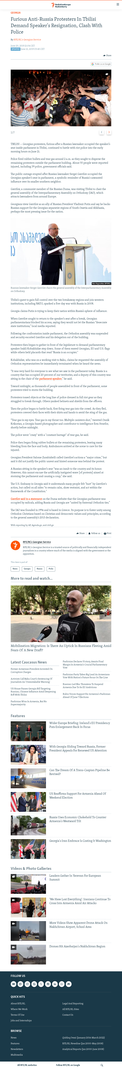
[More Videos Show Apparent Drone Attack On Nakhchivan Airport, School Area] (28, 931)
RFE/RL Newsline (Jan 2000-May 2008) (82, 1043)
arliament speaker (51, 379)
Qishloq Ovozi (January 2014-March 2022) (83, 1038)
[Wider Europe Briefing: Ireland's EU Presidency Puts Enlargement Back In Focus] (28, 731)
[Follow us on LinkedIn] (55, 984)
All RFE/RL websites (27, 1065)
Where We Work (19, 1009)
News (14, 1038)
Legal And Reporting (72, 1004)
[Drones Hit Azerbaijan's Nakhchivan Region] (28, 954)
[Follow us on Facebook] (48, 984)
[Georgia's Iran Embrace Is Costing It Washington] (28, 849)
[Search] (101, 1065)
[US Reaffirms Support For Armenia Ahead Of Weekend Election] (28, 802)
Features (15, 1043)
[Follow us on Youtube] (13, 984)
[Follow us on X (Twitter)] (41, 984)
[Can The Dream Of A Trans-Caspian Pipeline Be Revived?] (28, 778)
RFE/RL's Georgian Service (27, 40)
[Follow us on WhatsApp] (62, 984)
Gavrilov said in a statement (26, 499)
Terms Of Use (17, 1015)
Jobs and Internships (21, 1021)
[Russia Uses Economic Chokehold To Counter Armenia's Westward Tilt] (28, 825)
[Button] (107, 56)
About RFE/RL (18, 1004)
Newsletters (17, 1049)
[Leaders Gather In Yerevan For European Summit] (28, 884)
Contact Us (67, 1015)
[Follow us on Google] (34, 984)
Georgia (16, 13)
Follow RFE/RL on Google (68, 1065)
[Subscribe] (68, 984)
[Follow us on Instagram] (27, 984)
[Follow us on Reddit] (20, 984)
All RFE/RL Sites (70, 1009)
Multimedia (17, 1055)
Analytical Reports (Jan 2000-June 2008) (83, 1049)
